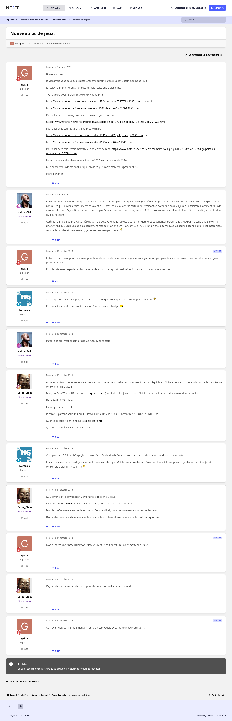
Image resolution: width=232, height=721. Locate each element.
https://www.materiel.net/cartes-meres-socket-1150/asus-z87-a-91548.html (89, 142)
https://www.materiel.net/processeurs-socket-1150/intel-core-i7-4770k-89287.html (93, 101)
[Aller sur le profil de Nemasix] (24, 298)
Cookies (25, 715)
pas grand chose (95, 393)
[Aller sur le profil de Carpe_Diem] (24, 381)
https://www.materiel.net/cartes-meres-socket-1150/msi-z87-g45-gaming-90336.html (94, 135)
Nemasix (24, 310)
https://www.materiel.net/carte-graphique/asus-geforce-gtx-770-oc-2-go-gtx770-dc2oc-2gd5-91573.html (105, 122)
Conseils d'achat (62, 43)
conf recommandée (67, 503)
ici (110, 393)
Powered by (210, 715)
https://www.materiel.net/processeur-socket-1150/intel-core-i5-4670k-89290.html (92, 108)
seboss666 (24, 212)
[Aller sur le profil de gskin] (12, 43)
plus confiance (94, 420)
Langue (12, 715)
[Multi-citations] (47, 183)
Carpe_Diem (24, 393)
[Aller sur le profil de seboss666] (24, 200)
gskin (22, 43)
